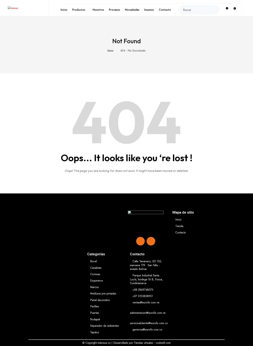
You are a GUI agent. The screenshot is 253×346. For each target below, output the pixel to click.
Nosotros (98, 10)
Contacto (165, 10)
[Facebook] (140, 241)
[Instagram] (151, 241)
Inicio (64, 10)
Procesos (114, 10)
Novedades (132, 10)
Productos (78, 10)
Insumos (149, 10)
